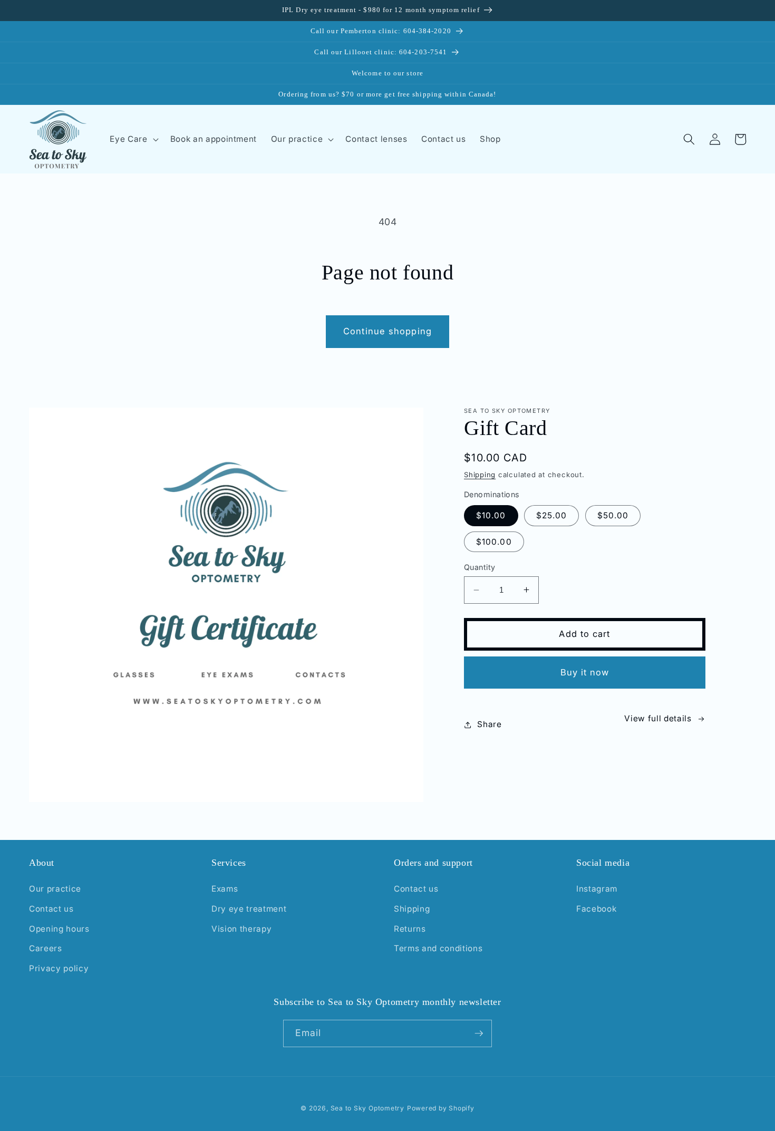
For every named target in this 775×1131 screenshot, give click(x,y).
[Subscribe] (478, 1033)
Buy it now (584, 672)
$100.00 (494, 542)
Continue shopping (387, 331)
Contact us (51, 909)
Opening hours (59, 929)
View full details (657, 718)
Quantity (480, 567)
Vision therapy (241, 929)
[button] (133, 139)
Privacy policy (59, 968)
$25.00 (551, 515)
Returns (410, 929)
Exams (224, 889)
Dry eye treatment (248, 909)
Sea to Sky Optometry (367, 1108)
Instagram (596, 889)
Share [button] (489, 724)
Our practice (55, 889)
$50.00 (613, 515)
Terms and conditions (438, 948)
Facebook (596, 909)
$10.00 (491, 515)
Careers (45, 948)
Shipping (480, 474)
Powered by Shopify (440, 1108)
